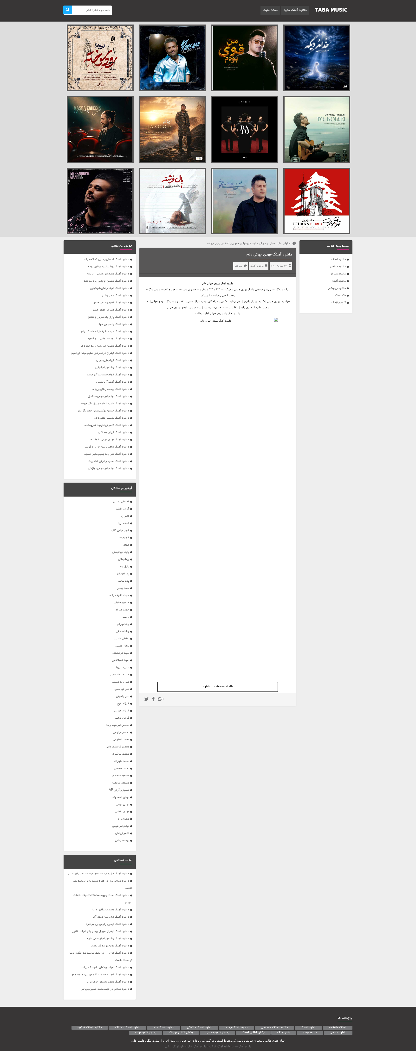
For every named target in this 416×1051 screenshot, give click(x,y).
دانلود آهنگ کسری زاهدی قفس (110, 309)
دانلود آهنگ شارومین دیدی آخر (110, 917)
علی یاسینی (122, 696)
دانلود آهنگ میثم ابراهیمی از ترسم (108, 273)
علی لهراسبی (122, 689)
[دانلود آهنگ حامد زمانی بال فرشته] (172, 201)
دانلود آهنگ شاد (163, 1027)
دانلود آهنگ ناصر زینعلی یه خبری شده (106, 425)
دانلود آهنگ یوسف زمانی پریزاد (110, 389)
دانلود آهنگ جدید (295, 10)
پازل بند (124, 566)
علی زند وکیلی (120, 682)
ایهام (126, 545)
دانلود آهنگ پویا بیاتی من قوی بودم (108, 266)
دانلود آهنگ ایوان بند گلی (113, 432)
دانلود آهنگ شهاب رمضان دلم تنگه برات (105, 967)
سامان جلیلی (122, 638)
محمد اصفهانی (121, 739)
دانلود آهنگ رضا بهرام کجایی (112, 367)
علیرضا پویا (122, 667)
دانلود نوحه (310, 1032)
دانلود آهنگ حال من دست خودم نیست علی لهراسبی (98, 873)
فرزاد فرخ (123, 703)
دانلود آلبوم (339, 281)
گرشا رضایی (122, 718)
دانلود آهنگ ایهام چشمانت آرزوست (108, 374)
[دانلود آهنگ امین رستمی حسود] (172, 129)
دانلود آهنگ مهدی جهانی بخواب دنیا (108, 439)
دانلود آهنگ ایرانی (175, 1046)
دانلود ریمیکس (337, 288)
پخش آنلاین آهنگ (253, 1032)
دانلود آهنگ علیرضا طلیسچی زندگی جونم (105, 403)
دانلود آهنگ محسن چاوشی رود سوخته (106, 281)
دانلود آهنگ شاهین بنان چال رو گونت (107, 446)
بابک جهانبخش (120, 552)
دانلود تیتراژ (338, 273)
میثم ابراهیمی (120, 826)
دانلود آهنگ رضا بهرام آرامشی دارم (108, 938)
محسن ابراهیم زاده (117, 725)
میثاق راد (123, 819)
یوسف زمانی (122, 840)
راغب (126, 617)
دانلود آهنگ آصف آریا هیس (112, 382)
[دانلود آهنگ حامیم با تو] (244, 129)
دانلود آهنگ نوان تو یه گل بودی (110, 945)
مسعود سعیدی (120, 775)
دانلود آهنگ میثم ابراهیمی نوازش (108, 468)
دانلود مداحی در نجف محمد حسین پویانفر (105, 989)
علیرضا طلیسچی (119, 674)
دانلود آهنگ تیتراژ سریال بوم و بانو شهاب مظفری (100, 931)
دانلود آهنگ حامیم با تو (115, 295)
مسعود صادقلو (120, 782)
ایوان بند (123, 537)
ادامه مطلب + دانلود (215, 687)
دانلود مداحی (338, 266)
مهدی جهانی (213, 283)
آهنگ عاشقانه (337, 1027)
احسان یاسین (121, 501)
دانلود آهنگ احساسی (274, 1027)
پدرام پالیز (123, 573)
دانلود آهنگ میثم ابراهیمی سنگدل (108, 396)
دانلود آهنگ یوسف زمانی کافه (111, 418)
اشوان (125, 516)
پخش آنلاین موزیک (181, 1032)
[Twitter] (146, 699)
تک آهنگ (340, 295)
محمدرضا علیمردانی (117, 746)
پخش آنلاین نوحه (145, 1032)
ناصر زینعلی (122, 833)
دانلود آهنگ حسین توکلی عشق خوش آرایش (103, 410)
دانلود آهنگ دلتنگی (199, 1027)
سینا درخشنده (120, 653)
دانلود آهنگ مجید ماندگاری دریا (110, 909)
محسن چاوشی (121, 732)
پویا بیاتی (123, 581)
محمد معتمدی (121, 768)
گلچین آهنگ (339, 302)
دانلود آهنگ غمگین (90, 1027)
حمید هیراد (122, 609)
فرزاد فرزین (121, 710)
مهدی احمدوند (120, 797)
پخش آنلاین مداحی (217, 1032)
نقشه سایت (270, 10)
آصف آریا (123, 523)
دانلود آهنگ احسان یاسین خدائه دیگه (106, 259)
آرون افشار (122, 508)
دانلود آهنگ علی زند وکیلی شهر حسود (106, 454)
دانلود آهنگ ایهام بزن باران (112, 360)
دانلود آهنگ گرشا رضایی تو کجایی (109, 288)
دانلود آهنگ (339, 259)
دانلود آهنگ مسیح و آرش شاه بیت (109, 461)
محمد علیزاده (121, 761)
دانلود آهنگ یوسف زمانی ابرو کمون (108, 338)
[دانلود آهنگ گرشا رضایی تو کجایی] (316, 129)
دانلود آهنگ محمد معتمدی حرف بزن (108, 981)
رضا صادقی (122, 631)
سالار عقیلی (122, 645)
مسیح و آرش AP (119, 790)
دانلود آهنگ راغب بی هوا (114, 324)
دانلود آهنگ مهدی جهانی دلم (269, 255)
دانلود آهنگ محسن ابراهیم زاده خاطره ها (105, 346)
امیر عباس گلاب (120, 530)
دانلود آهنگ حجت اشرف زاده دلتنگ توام (105, 331)
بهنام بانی (123, 559)
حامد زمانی (123, 588)
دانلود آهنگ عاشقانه (127, 1027)
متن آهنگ (283, 1032)
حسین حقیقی (121, 602)
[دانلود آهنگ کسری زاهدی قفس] (100, 129)
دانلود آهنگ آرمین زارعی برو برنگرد (107, 924)
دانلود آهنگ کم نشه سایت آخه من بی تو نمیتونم (100, 974)
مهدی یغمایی (122, 811)
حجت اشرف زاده (119, 595)
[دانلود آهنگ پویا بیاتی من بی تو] (244, 201)
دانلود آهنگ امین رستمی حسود (110, 302)
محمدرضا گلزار (120, 754)
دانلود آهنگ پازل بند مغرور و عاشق (108, 317)
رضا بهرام (123, 624)
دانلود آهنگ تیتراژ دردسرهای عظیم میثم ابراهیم (100, 353)
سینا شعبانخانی (120, 660)
